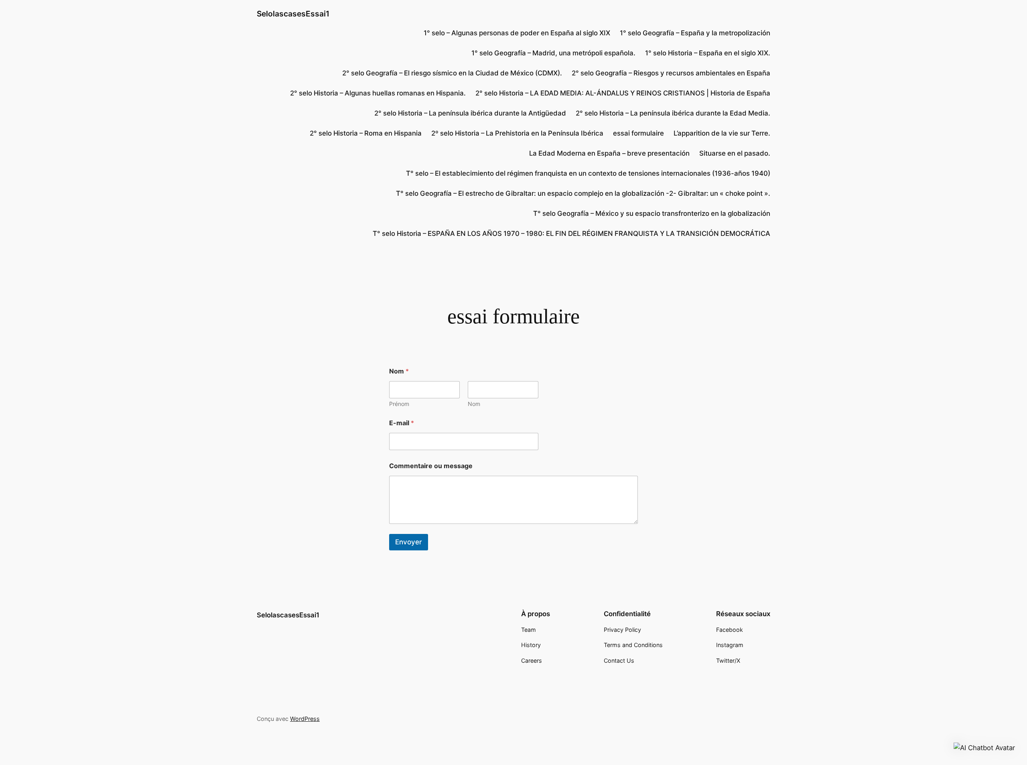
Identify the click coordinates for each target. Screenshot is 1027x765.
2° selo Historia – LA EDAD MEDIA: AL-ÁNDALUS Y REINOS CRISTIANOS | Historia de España (622, 93)
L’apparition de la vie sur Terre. (722, 133)
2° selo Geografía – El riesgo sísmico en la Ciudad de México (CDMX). (452, 73)
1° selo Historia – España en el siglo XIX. (707, 53)
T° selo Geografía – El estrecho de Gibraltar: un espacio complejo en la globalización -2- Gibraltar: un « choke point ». (583, 193)
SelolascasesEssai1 (293, 13)
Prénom (399, 403)
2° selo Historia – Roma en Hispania (366, 133)
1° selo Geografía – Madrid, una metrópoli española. (553, 53)
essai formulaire (638, 133)
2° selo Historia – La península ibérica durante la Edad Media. (673, 113)
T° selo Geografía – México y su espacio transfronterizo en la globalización (651, 213)
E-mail (401, 423)
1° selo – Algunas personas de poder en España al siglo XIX (517, 33)
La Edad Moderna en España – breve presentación (609, 153)
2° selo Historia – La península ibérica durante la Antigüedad (470, 113)
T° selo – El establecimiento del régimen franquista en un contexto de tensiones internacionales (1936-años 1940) (588, 173)
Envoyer (408, 542)
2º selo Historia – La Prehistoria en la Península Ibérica (517, 133)
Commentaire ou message (431, 466)
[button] (984, 748)
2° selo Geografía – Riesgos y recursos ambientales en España (671, 73)
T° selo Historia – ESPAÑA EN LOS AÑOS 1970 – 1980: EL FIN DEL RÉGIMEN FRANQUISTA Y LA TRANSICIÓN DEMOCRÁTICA (571, 233)
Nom (474, 403)
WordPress (305, 718)
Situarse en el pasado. (734, 153)
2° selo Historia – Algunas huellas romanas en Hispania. (378, 93)
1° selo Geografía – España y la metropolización (695, 33)
